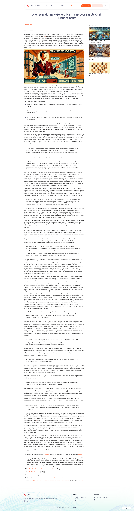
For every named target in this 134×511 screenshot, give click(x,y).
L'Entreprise (64, 6)
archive (80, 454)
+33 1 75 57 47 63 (103, 497)
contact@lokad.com (105, 499)
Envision (36, 475)
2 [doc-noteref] (39, 129)
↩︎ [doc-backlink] (83, 454)
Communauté (74, 6)
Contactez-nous (97, 6)
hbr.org (47, 454)
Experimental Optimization (54, 478)
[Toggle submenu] (42, 5)
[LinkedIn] (24, 501)
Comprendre (54, 6)
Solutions (39, 6)
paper (52, 457)
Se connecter (86, 6)
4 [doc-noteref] (71, 240)
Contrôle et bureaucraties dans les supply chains (42, 469)
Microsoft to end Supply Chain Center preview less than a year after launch (49, 481)
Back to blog (28, 24)
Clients (47, 6)
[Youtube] (27, 501)
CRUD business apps (34, 472)
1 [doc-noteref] (45, 36)
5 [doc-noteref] (31, 283)
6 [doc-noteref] (36, 420)
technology (39, 28)
